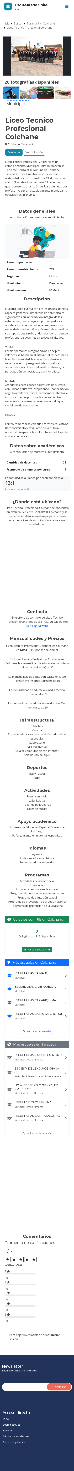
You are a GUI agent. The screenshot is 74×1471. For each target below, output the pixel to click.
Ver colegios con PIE (39, 949)
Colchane (49, 23)
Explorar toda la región (39, 1133)
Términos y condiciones (16, 1436)
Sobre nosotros (11, 1425)
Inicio (6, 23)
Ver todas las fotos (17, 101)
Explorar (7, 1430)
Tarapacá (33, 23)
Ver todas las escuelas (39, 1031)
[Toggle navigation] (67, 6)
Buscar (18, 23)
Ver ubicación (34, 152)
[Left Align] (7, 1259)
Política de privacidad (14, 1442)
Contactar (14, 152)
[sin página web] (37, 626)
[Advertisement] (37, 1188)
